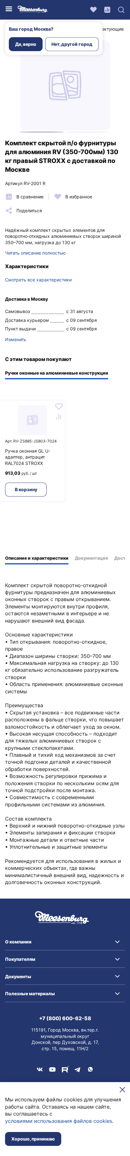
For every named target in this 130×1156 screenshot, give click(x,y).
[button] (65, 942)
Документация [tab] (91, 558)
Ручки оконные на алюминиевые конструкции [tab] (56, 373)
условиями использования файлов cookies (58, 1121)
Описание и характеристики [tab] (36, 558)
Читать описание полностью (35, 253)
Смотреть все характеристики (38, 279)
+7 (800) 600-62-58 (65, 1018)
